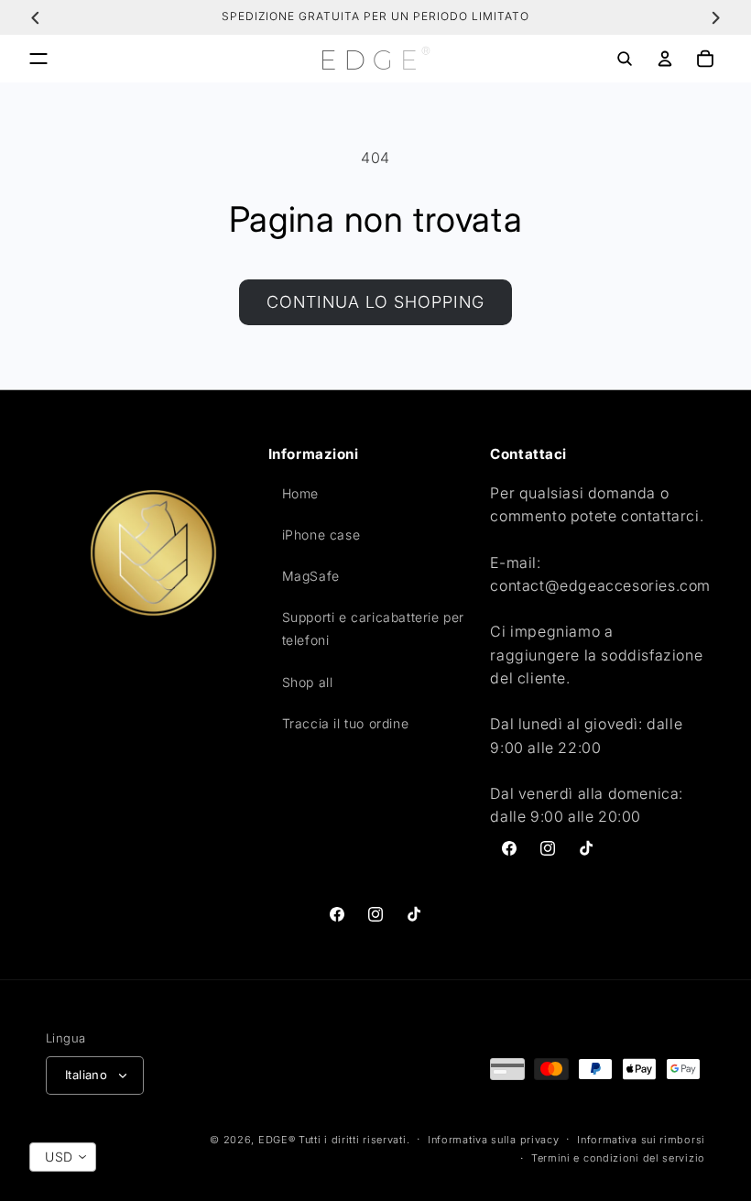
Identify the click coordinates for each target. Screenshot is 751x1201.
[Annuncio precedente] (36, 17)
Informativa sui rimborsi (641, 1139)
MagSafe (311, 576)
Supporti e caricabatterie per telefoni (373, 628)
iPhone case (321, 534)
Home (300, 493)
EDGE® (278, 1139)
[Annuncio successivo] (715, 17)
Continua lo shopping (375, 301)
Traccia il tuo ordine (345, 723)
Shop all (307, 682)
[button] (38, 58)
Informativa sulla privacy (494, 1139)
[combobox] (62, 1157)
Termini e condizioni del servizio (618, 1158)
